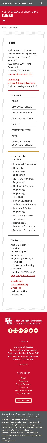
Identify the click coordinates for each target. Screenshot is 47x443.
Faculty (16, 124)
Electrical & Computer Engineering (23, 188)
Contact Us (23, 364)
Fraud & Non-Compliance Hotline (14, 425)
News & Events (23, 393)
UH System (16, 419)
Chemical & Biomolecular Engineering (19, 171)
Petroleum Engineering (24, 230)
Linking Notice (33, 425)
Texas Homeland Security (11, 422)
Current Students (23, 384)
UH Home (7, 417)
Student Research (21, 130)
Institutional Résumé (9, 430)
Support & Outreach (23, 390)
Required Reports (25, 430)
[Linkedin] (31, 330)
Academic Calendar (20, 417)
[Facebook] (10, 330)
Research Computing (22, 112)
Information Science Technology (23, 217)
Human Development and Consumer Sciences (24, 202)
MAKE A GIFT (23, 400)
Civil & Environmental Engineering (23, 180)
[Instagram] (26, 330)
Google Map (13, 79)
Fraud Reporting (34, 422)
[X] (15, 330)
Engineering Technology (19, 195)
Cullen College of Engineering (20, 11)
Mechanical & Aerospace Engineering (24, 224)
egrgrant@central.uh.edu (20, 74)
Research (7, 15)
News (14, 136)
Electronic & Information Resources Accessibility (20, 433)
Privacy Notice (7, 427)
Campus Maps (34, 417)
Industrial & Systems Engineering (23, 210)
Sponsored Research (22, 106)
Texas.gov (25, 419)
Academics (23, 381)
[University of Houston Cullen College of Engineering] (23, 320)
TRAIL (24, 422)
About (15, 101)
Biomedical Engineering (24, 164)
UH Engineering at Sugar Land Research (22, 143)
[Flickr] (20, 330)
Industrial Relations (22, 118)
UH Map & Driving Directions (21, 83)
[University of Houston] (17, 3)
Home (4, 27)
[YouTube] (36, 330)
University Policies (8, 441)
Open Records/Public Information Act (28, 427)
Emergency (6, 419)
